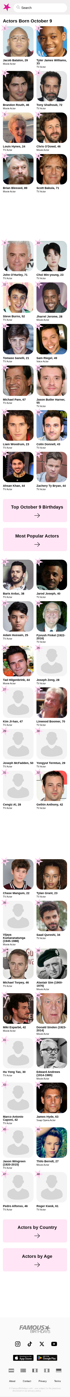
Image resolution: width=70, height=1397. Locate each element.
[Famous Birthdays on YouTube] (53, 1344)
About (12, 1381)
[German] (58, 1370)
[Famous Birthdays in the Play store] (47, 1358)
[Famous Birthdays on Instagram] (16, 1344)
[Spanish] (11, 1370)
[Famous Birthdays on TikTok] (28, 1344)
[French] (35, 1370)
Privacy (43, 1381)
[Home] (35, 1329)
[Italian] (46, 1370)
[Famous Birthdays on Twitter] (40, 1344)
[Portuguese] (23, 1370)
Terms (57, 1381)
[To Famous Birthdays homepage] (6, 7)
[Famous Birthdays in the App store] (23, 1358)
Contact (27, 1381)
